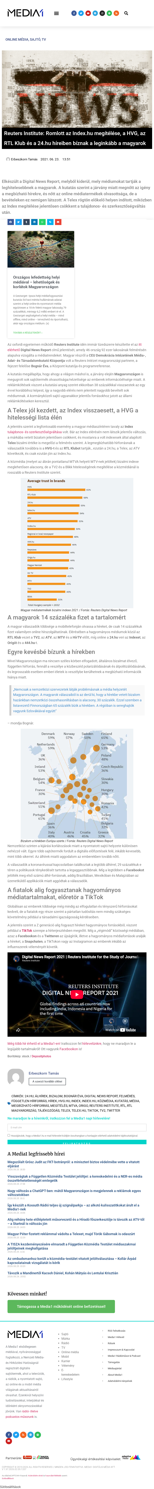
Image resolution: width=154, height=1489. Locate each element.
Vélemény (67, 1365)
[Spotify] (109, 13)
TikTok (92, 1110)
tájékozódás (49, 1110)
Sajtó (35, 39)
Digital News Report (101, 1096)
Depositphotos (41, 1056)
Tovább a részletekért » (27, 332)
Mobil (65, 1356)
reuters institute (104, 1106)
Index (76, 1101)
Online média (16, 39)
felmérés (127, 1096)
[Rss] (116, 13)
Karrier (65, 1361)
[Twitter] (81, 13)
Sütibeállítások (8, 1478)
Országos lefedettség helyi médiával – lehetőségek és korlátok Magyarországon (36, 282)
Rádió (65, 1343)
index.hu (89, 1101)
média (134, 1101)
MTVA (73, 1106)
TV (44, 39)
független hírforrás (29, 1101)
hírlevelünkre (91, 1044)
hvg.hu (64, 1101)
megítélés (58, 1106)
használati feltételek (53, 1476)
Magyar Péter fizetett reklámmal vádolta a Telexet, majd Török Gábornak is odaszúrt (71, 1234)
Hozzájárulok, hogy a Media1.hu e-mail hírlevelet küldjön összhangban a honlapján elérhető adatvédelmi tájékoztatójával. (74, 1135)
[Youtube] (88, 13)
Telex (65, 1110)
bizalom (56, 1096)
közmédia (105, 1101)
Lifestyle (67, 1379)
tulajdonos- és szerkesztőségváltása (35, 432)
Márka (65, 1338)
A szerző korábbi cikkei (47, 1081)
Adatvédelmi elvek (35, 1476)
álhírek (41, 1096)
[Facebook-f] (74, 13)
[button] (56, 13)
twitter (113, 1110)
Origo (83, 1106)
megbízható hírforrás (30, 1106)
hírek (52, 1101)
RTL (123, 1106)
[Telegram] (95, 13)
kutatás (121, 1101)
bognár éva (73, 1096)
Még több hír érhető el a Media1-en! (34, 1044)
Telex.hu (79, 1110)
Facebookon (69, 1049)
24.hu (29, 1096)
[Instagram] (102, 13)
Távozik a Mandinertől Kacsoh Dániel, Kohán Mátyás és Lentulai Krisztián (63, 1273)
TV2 (103, 1110)
